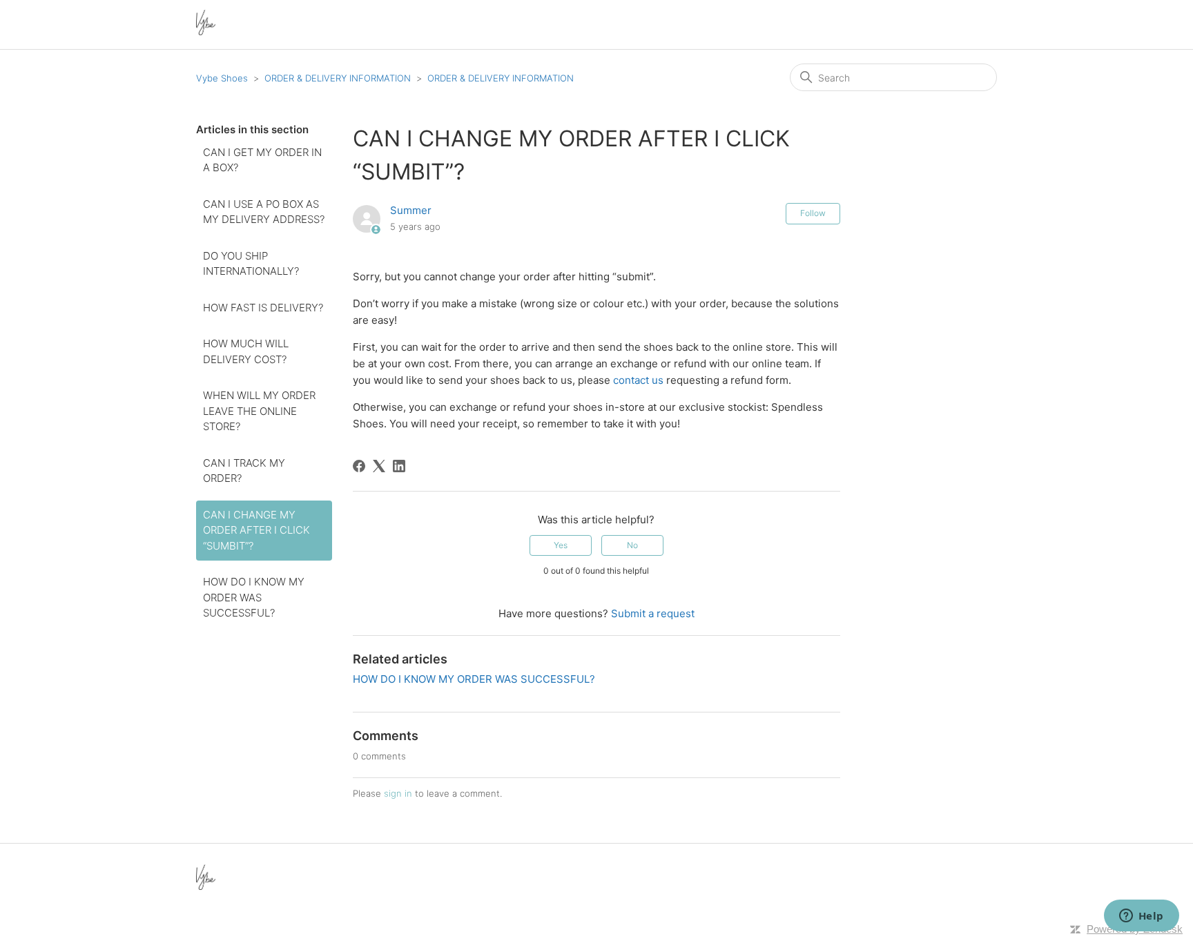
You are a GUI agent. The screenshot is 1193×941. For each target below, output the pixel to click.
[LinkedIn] (399, 466)
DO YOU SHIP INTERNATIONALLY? (251, 263)
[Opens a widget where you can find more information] (1141, 917)
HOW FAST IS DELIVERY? (263, 307)
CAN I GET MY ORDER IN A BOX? (262, 160)
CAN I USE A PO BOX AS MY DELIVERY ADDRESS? (263, 211)
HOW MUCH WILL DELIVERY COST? (246, 351)
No (632, 545)
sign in (398, 793)
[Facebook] (359, 466)
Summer (410, 210)
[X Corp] (379, 466)
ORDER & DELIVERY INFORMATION (337, 78)
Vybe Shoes (222, 78)
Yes (561, 545)
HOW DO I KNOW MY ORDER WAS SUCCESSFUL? (253, 597)
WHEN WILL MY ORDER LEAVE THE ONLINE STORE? (259, 411)
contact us (638, 380)
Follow (813, 213)
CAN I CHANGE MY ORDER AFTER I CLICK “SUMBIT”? (256, 530)
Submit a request (653, 613)
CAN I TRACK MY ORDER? (244, 470)
